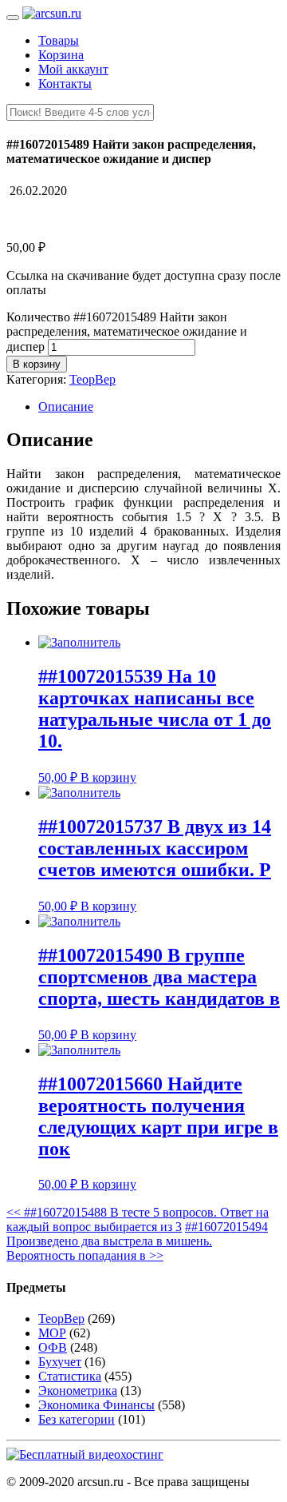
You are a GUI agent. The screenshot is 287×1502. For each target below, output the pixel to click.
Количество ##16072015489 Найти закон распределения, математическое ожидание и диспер (126, 331)
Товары (58, 40)
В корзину (37, 364)
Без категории (76, 1419)
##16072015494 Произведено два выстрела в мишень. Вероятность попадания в (137, 1241)
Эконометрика (77, 1390)
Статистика (69, 1376)
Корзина (61, 55)
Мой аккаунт (73, 69)
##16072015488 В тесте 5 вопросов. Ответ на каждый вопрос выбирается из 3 (137, 1219)
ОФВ (52, 1347)
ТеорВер (92, 379)
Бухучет (59, 1362)
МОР (52, 1333)
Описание (65, 406)
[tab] (159, 407)
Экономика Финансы (96, 1405)
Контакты (65, 83)
